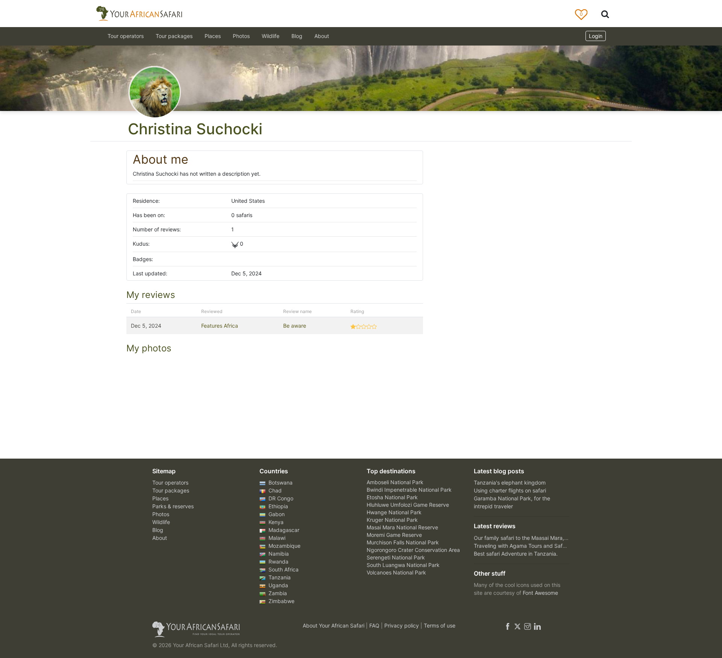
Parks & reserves (173, 506)
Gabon (276, 514)
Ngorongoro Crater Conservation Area (413, 550)
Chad (274, 490)
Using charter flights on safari (510, 490)
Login (595, 36)
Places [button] (213, 36)
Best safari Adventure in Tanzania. (516, 553)
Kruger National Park (392, 520)
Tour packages (170, 490)
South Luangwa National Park (403, 565)
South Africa (283, 569)
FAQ (375, 625)
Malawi (276, 538)
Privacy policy (402, 625)
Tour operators (170, 482)
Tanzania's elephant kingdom (510, 482)
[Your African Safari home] (218, 629)
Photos (241, 36)
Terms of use (439, 625)
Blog (296, 36)
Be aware (294, 325)
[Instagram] (527, 625)
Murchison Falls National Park (403, 542)
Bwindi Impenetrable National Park (409, 489)
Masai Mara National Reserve (402, 527)
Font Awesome (540, 593)
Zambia (277, 593)
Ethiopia (277, 506)
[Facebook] (508, 625)
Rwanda (277, 561)
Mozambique (283, 546)
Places (160, 498)
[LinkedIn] (536, 625)
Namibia (278, 553)
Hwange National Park (394, 512)
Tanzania (279, 577)
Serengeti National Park (396, 557)
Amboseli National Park (395, 482)
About (321, 36)
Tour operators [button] (126, 36)
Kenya (275, 522)
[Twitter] (517, 625)
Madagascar (283, 530)
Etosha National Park (392, 497)
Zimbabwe (280, 601)
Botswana (280, 482)
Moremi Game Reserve (394, 535)
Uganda (277, 585)
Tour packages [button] (174, 36)
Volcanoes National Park (396, 572)
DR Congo (280, 498)
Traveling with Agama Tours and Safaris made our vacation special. (556, 546)
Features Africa (219, 325)
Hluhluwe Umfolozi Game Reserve (408, 504)
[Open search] (605, 14)
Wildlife (270, 36)
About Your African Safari (334, 625)
